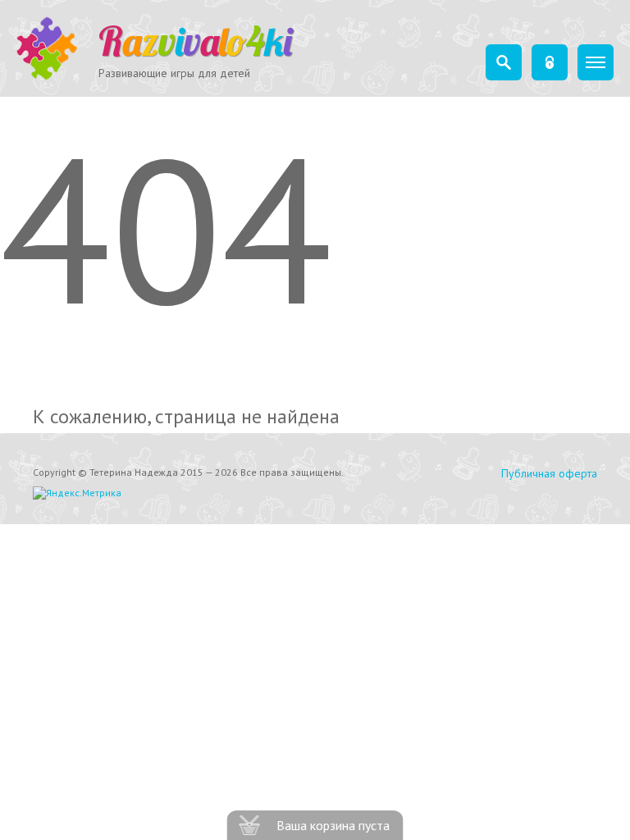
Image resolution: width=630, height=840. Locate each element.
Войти (550, 62)
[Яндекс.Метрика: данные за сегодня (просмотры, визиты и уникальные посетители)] (77, 493)
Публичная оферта (549, 473)
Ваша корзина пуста (333, 825)
